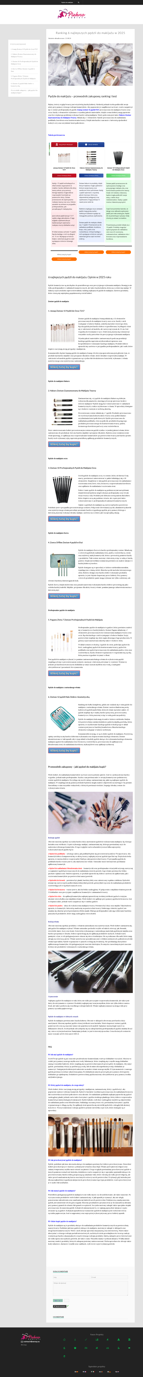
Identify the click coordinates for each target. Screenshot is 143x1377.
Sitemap (24, 1345)
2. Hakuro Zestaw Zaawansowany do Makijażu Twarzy (23, 55)
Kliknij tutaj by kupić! (64, 254)
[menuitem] (67, 2)
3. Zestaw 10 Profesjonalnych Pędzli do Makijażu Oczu (24, 63)
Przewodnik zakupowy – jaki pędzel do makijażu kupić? (24, 91)
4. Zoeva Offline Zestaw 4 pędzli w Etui (23, 70)
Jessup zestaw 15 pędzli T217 (88, 110)
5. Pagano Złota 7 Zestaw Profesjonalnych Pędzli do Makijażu (23, 77)
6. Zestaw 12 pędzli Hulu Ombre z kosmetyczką (22, 85)
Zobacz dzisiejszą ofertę (64, 175)
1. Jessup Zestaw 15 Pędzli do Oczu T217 (24, 49)
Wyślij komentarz (60, 1306)
